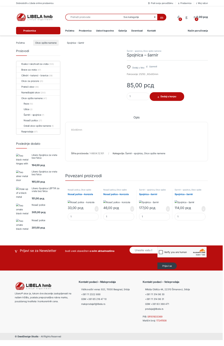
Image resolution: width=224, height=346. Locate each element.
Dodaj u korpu (168, 96)
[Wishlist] (186, 17)
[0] (178, 17)
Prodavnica (185, 3)
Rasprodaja (27, 131)
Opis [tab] (136, 117)
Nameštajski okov (30, 92)
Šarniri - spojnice (134, 51)
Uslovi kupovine (105, 30)
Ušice (26, 109)
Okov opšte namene (46, 42)
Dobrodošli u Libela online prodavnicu (35, 3)
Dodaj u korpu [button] (95, 209)
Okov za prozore (30, 81)
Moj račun (203, 3)
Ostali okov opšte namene (37, 125)
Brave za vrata (29, 69)
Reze (26, 103)
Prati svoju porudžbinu (162, 3)
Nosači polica (74, 190)
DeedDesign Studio (28, 336)
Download (137, 30)
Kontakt (151, 30)
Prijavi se (167, 265)
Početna (69, 30)
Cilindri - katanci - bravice (34, 75)
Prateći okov (27, 86)
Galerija (122, 30)
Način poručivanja (198, 30)
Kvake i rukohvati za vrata (35, 64)
